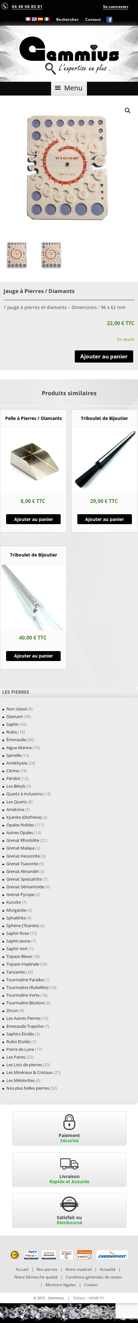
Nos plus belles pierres (27, 1088)
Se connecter (115, 6)
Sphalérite (16, 918)
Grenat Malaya (20, 848)
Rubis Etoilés (18, 1041)
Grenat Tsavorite (22, 864)
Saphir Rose (17, 933)
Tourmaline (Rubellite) (27, 987)
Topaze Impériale (22, 964)
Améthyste (16, 763)
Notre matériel (78, 1269)
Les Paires (15, 1057)
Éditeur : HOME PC (89, 1297)
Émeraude (16, 739)
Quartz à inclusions (24, 794)
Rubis (11, 732)
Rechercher (67, 19)
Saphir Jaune (18, 941)
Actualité (108, 1269)
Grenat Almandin (22, 871)
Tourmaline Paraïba (25, 980)
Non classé (16, 709)
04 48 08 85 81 (27, 6)
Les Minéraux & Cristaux (29, 1072)
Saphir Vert (17, 948)
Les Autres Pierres (23, 1018)
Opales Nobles (20, 825)
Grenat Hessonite (23, 856)
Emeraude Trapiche (24, 1026)
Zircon (12, 1010)
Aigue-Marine (19, 747)
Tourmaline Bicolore (25, 1003)
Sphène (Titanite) (22, 925)
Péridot (13, 778)
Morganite (16, 910)
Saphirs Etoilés (20, 1034)
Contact (93, 19)
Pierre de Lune (20, 1049)
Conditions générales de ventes (94, 1277)
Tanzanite (15, 972)
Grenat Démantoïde (25, 887)
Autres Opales (19, 832)
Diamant (14, 716)
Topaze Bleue (19, 956)
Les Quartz (16, 802)
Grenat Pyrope (20, 894)
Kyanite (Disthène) (23, 817)
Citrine (12, 771)
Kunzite (13, 902)
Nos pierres (47, 1269)
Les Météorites (20, 1080)
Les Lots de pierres (24, 1065)
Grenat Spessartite (24, 879)
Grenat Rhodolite (22, 840)
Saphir (12, 724)
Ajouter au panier (104, 356)
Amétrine (15, 809)
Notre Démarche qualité (36, 1277)
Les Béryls (15, 786)
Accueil (22, 1269)
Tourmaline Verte (22, 995)
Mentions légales (61, 1284)
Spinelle (13, 755)
